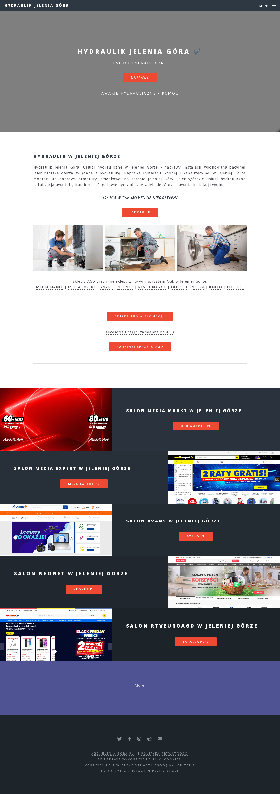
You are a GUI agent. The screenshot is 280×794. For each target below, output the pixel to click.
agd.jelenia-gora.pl (112, 753)
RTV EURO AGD (152, 287)
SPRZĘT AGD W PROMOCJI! (140, 316)
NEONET (125, 287)
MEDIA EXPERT (82, 287)
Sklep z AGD (84, 281)
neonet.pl (83, 589)
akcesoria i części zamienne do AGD (140, 332)
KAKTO (215, 287)
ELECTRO (235, 287)
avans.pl (196, 536)
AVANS (106, 287)
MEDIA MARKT (49, 287)
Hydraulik (140, 212)
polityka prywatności (165, 753)
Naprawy (140, 77)
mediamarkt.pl (196, 426)
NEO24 (198, 287)
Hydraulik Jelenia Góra (37, 5)
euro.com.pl (196, 641)
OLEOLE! (179, 287)
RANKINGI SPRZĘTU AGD (140, 347)
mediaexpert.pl (84, 484)
